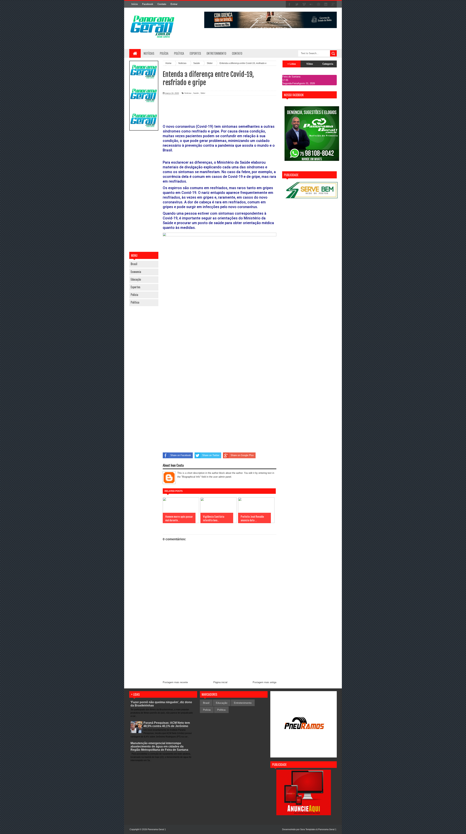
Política (135, 302)
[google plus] (333, 4)
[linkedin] (325, 4)
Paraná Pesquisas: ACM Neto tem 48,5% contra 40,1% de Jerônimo (166, 724)
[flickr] (311, 4)
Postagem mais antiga (264, 682)
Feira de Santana (291, 76)
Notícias (149, 53)
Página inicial (220, 682)
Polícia (164, 53)
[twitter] (296, 4)
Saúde (196, 93)
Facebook (147, 4)
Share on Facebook (180, 455)
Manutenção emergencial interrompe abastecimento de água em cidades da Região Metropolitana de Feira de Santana (159, 746)
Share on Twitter (210, 455)
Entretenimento (243, 702)
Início (134, 4)
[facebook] (289, 4)
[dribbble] (318, 4)
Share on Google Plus (242, 455)
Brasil (134, 264)
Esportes (135, 287)
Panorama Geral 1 (327, 829)
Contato (161, 4)
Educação (136, 279)
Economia (136, 271)
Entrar (174, 4)
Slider (202, 93)
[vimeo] (304, 4)
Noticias (187, 93)
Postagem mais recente (175, 682)
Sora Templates (308, 829)
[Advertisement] (143, 191)
